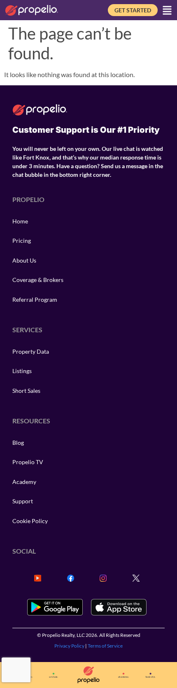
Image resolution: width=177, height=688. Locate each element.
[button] (167, 10)
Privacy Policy (69, 646)
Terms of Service (105, 646)
